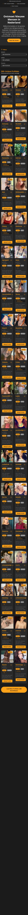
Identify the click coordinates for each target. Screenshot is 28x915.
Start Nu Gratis (14, 40)
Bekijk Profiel (7, 106)
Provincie (3, 63)
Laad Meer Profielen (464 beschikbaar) (14, 689)
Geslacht (3, 52)
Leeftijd (2, 57)
